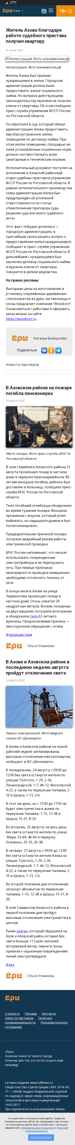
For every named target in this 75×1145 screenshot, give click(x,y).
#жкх (10, 964)
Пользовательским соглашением (37, 1127)
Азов (17, 11)
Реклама (31, 1014)
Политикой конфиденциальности (46, 1129)
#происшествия (19, 634)
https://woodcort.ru (21, 319)
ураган (22, 931)
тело (34, 616)
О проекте (12, 1014)
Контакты (49, 1014)
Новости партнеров (19, 1018)
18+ (63, 11)
